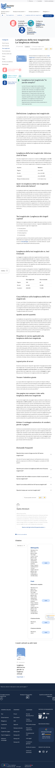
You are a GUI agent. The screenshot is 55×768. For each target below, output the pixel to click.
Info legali (29, 738)
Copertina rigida (5, 731)
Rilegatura (46, 11)
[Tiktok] (46, 751)
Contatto (39, 1)
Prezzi (15, 714)
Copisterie (4, 724)
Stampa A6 (16, 742)
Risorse (3, 13)
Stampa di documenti (18, 11)
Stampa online (5, 11)
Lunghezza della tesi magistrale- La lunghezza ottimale (21, 669)
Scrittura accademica (7, 61)
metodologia (24, 241)
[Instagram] (43, 751)
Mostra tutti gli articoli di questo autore (33, 527)
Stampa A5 (16, 738)
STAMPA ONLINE (6, 709)
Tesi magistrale (6, 48)
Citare (3, 56)
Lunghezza (27, 46)
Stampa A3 (16, 731)
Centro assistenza (49, 1)
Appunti (16, 724)
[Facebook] (40, 751)
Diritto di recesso (31, 747)
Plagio (3, 59)
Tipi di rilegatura (5, 735)
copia (46, 563)
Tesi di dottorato (6, 51)
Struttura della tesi (7, 53)
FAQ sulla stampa (31, 724)
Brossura (3, 728)
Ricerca (31, 1)
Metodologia (5, 64)
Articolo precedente (22, 534)
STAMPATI (16, 709)
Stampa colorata (18, 728)
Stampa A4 (16, 735)
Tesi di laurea (5, 43)
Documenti (17, 717)
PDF (15, 721)
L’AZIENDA (29, 709)
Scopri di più (20, 676)
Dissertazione (5, 717)
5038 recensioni (46, 736)
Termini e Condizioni (11, 765)
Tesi (2, 714)
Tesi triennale (5, 45)
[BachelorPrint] (7, 8)
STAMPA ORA (48, 15)
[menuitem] (4, 765)
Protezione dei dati (10, 766)
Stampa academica (34, 11)
